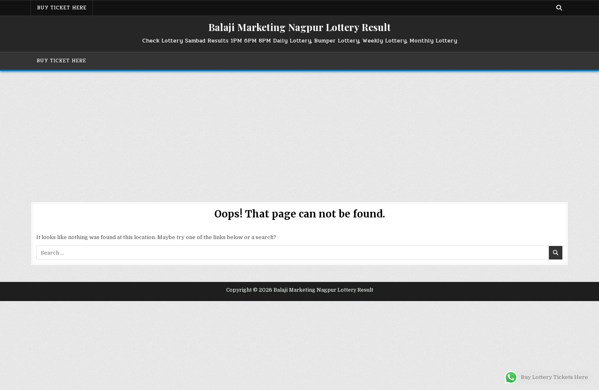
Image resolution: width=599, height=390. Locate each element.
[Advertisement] (299, 132)
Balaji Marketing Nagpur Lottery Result (299, 26)
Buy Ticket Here (61, 8)
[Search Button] (559, 8)
